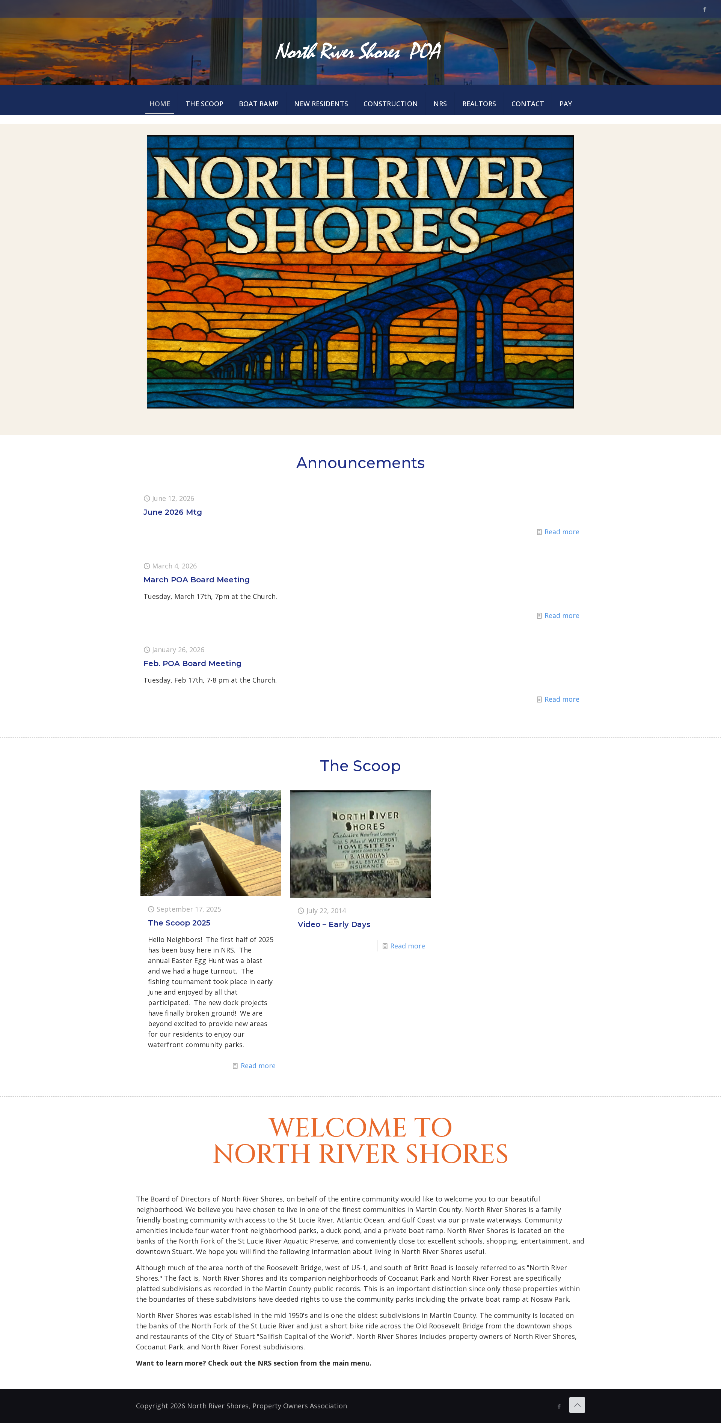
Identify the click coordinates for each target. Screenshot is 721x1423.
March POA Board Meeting (196, 579)
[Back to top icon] (577, 1405)
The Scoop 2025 (179, 922)
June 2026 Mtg (172, 512)
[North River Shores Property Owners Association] (360, 50)
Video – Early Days (334, 924)
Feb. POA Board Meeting (192, 663)
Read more (562, 531)
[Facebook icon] (704, 9)
